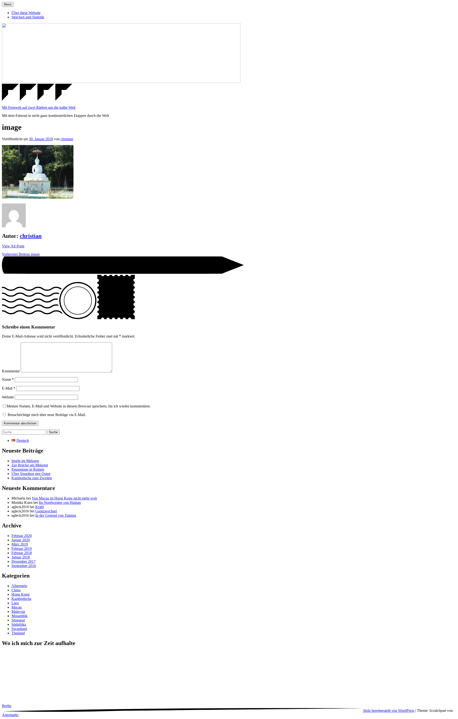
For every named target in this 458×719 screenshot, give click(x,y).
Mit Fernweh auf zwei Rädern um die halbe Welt (38, 107)
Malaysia (18, 612)
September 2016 (23, 566)
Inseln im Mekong (25, 461)
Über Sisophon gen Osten (30, 474)
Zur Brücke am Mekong (29, 465)
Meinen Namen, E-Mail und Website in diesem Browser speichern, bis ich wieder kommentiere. (79, 406)
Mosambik (19, 616)
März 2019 (19, 544)
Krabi (39, 507)
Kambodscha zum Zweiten (31, 478)
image (21, 254)
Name (8, 379)
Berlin (6, 706)
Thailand (18, 633)
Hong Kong (20, 594)
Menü (7, 4)
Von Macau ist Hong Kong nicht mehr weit (64, 498)
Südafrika (18, 624)
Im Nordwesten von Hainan (60, 502)
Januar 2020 (20, 540)
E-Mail (8, 388)
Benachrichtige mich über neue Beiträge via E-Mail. (47, 415)
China (16, 590)
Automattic (10, 715)
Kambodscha (21, 599)
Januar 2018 (20, 557)
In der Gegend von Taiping (55, 515)
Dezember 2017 (23, 561)
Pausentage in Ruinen (27, 469)
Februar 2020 (21, 536)
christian (67, 139)
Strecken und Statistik (27, 17)
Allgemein (19, 586)
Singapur (18, 620)
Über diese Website (26, 13)
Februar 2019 (21, 549)
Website (8, 397)
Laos (15, 603)
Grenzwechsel (46, 511)
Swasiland (19, 629)
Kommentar (11, 371)
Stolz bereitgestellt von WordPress (388, 711)
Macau (16, 607)
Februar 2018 (21, 553)
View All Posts (13, 246)
